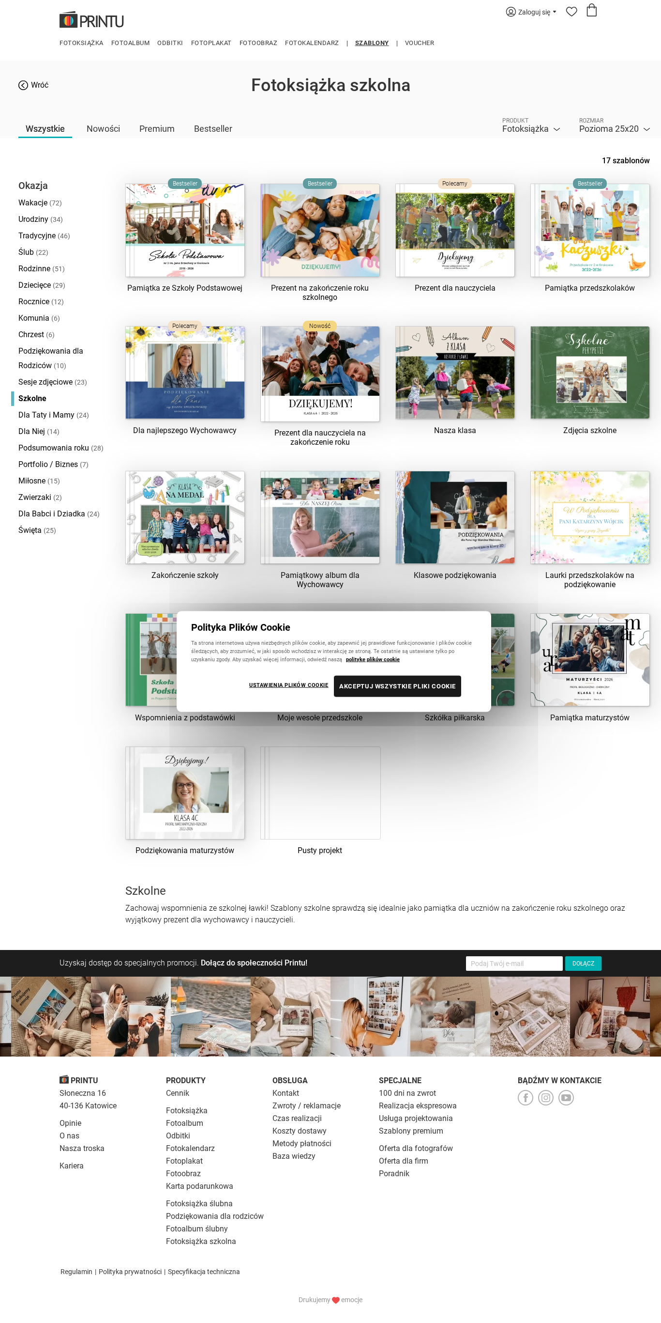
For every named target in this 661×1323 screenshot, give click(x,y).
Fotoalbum (130, 43)
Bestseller (213, 129)
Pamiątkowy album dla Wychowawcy (320, 580)
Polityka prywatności (130, 1272)
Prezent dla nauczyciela (455, 288)
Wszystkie (45, 129)
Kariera (72, 1165)
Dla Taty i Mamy (53, 415)
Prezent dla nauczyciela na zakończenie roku (320, 437)
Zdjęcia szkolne (589, 430)
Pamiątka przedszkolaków (590, 288)
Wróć (39, 85)
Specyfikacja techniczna (204, 1272)
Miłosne (39, 480)
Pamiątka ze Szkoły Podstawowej (184, 288)
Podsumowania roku (61, 447)
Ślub (33, 252)
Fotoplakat (211, 43)
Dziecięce (41, 285)
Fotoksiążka (82, 43)
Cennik (177, 1093)
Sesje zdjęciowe (52, 382)
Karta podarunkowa (199, 1186)
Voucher (420, 43)
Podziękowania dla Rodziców (50, 358)
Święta (37, 530)
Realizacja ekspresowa (418, 1105)
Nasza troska (82, 1148)
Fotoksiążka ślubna (199, 1203)
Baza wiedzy (293, 1156)
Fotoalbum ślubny (197, 1228)
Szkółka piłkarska (455, 717)
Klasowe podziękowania (455, 575)
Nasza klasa (455, 430)
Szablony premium (411, 1131)
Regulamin (76, 1272)
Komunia (39, 318)
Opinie (70, 1123)
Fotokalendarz (312, 43)
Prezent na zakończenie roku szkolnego (320, 292)
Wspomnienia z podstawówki (185, 717)
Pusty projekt (320, 850)
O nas (69, 1135)
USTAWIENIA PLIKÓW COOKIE (289, 685)
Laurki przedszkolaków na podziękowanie (589, 580)
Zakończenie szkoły (185, 575)
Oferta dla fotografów (416, 1148)
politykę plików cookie (373, 659)
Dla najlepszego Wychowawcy (185, 430)
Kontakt (285, 1093)
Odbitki (170, 43)
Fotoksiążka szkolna (201, 1241)
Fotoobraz (259, 43)
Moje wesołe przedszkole (319, 717)
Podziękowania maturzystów (184, 850)
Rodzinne (41, 268)
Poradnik (394, 1173)
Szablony (372, 43)
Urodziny (40, 219)
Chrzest (36, 334)
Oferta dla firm (403, 1161)
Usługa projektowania (416, 1118)
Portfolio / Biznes (53, 464)
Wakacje (40, 202)
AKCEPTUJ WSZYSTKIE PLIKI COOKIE (397, 686)
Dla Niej (39, 431)
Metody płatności (301, 1143)
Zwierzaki (40, 497)
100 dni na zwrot (407, 1093)
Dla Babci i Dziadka (59, 513)
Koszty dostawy (299, 1131)
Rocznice (41, 301)
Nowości (103, 129)
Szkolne (32, 398)
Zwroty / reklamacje (306, 1105)
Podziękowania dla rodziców (215, 1216)
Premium (157, 129)
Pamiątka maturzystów (590, 717)
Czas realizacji (297, 1118)
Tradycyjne (44, 235)
